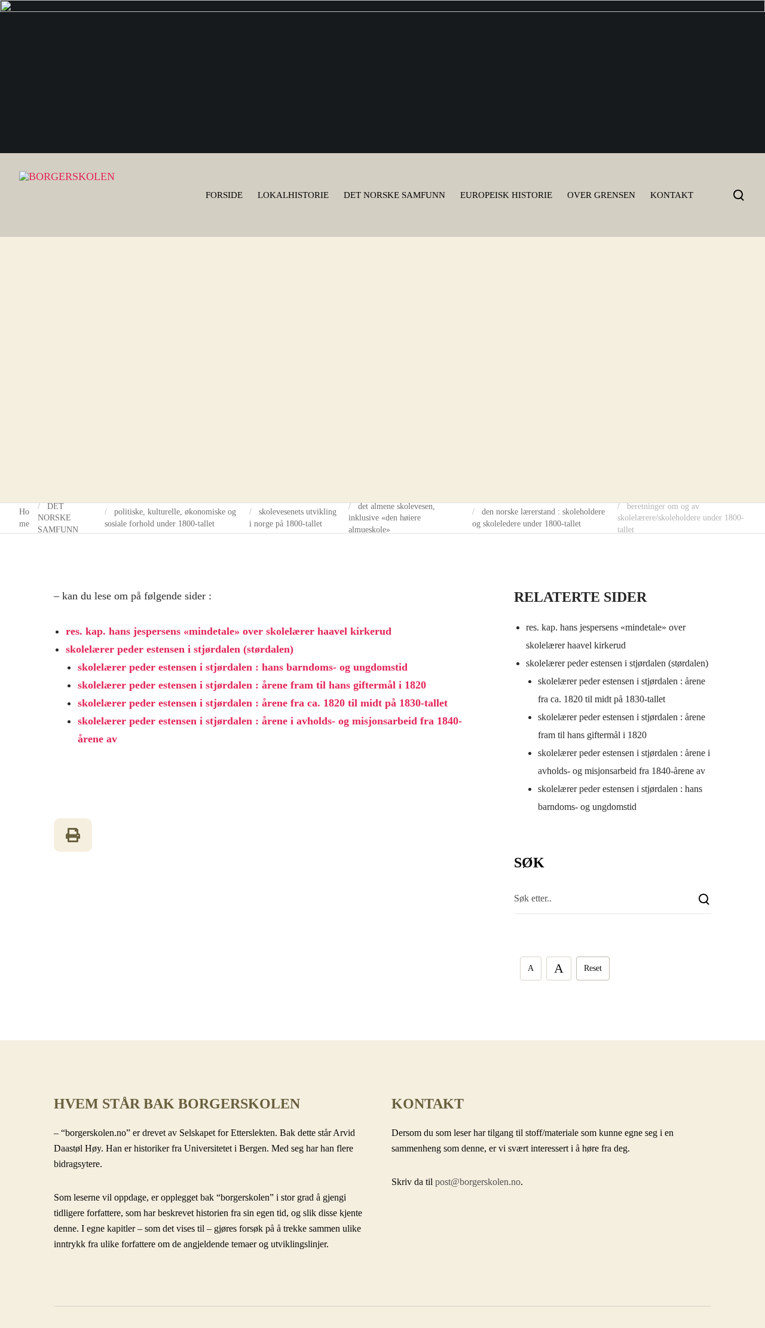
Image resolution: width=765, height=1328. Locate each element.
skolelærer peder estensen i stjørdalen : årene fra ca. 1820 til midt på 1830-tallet (263, 703)
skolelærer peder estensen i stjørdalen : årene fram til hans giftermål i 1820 (252, 685)
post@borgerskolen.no (478, 1182)
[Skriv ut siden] (73, 835)
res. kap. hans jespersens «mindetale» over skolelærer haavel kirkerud (228, 631)
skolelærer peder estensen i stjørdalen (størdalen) (179, 649)
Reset (593, 968)
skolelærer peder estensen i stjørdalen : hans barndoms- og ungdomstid (243, 667)
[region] (382, 76)
